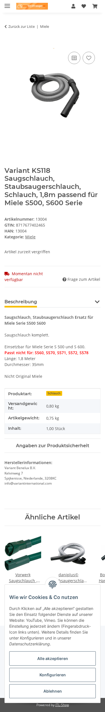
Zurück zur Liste (21, 26)
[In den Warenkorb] (8, 44)
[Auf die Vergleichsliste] (74, 58)
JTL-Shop (62, 704)
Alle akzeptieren (52, 658)
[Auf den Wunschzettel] (89, 58)
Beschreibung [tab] (20, 301)
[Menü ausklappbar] (7, 3)
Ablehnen (52, 691)
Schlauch (54, 393)
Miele (30, 236)
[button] (73, 6)
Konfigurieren (52, 674)
